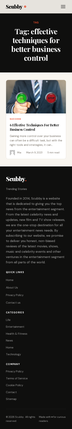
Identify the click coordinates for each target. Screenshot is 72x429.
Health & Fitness (16, 334)
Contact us (13, 303)
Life (8, 320)
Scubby (14, 6)
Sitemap (11, 399)
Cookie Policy (14, 385)
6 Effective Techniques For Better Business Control (34, 127)
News (9, 340)
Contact (11, 392)
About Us (12, 287)
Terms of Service (17, 378)
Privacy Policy (14, 295)
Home (9, 280)
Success (15, 119)
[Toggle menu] (63, 6)
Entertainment (15, 327)
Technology (13, 354)
